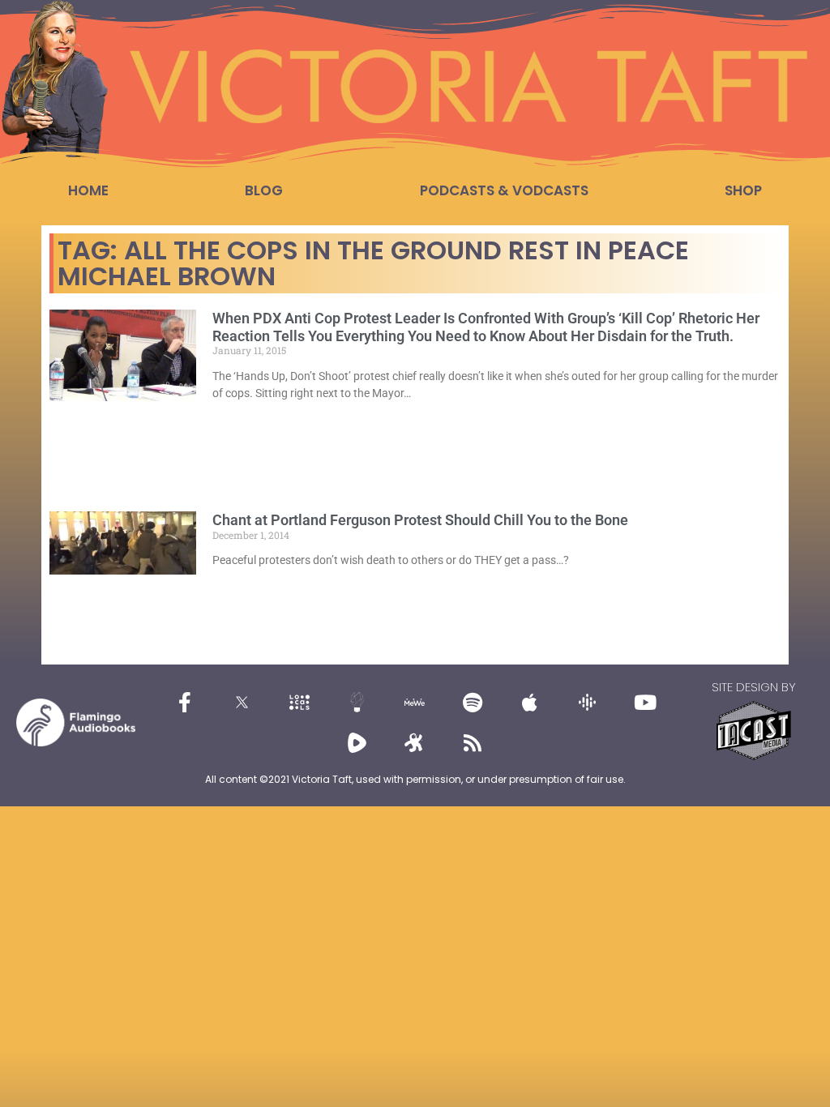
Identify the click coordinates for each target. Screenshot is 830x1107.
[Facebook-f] (185, 702)
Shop (743, 190)
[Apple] (530, 702)
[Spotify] (472, 702)
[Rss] (472, 742)
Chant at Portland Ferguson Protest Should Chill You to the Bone (420, 519)
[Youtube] (645, 702)
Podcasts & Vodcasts (504, 190)
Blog (264, 190)
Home (88, 190)
